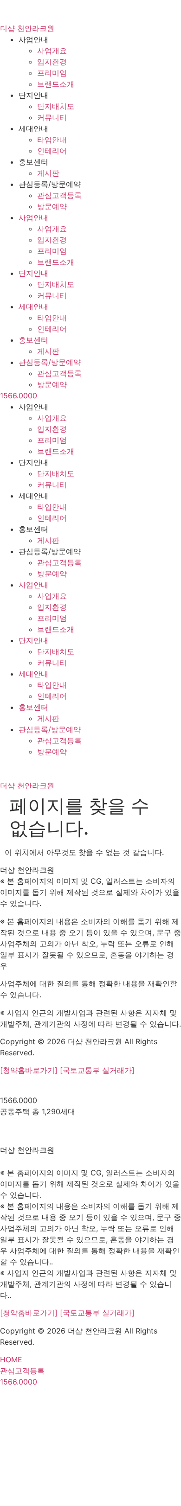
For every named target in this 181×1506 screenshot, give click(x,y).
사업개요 (52, 50)
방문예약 (52, 206)
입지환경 (52, 61)
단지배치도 (55, 106)
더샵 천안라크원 (27, 28)
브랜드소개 (55, 84)
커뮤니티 (52, 117)
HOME (11, 1359)
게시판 (48, 173)
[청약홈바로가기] (30, 1070)
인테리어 (52, 150)
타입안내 (52, 139)
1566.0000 (18, 395)
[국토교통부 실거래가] (97, 1070)
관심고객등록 (59, 195)
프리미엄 (52, 72)
